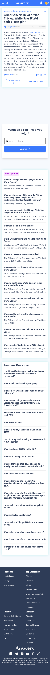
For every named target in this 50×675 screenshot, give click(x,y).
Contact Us (30, 620)
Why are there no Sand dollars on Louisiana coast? (23, 548)
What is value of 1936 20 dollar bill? (20, 449)
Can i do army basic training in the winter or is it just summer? (25, 440)
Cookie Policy (31, 638)
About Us (29, 616)
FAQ (5, 638)
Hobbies (14, 11)
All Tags (7, 580)
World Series (34, 32)
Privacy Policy (31, 629)
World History (31, 589)
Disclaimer (30, 634)
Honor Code (8, 620)
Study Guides (9, 629)
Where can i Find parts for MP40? (19, 456)
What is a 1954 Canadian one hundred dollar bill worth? (24, 392)
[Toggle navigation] (3, 3)
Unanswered (9, 585)
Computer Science (33, 603)
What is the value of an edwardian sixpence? (24, 532)
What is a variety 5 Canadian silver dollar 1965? (22, 430)
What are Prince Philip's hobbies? (19, 473)
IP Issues (29, 643)
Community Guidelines (12, 616)
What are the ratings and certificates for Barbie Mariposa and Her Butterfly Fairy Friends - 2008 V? (22, 403)
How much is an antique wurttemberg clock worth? (23, 506)
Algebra (29, 576)
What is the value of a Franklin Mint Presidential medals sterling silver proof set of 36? (24, 483)
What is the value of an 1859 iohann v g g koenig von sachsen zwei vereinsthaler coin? (24, 465)
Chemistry (30, 580)
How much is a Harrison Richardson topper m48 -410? (23, 413)
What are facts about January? (17, 515)
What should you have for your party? (21, 383)
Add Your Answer (36, 81)
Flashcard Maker (10, 625)
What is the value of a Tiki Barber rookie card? (25, 539)
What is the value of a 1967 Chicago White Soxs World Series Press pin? (21, 18)
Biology (29, 585)
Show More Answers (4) (14, 81)
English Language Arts (35, 594)
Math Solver (8, 634)
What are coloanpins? (13, 422)
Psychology (30, 598)
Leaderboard (9, 576)
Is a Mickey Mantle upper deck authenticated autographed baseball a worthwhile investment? (24, 373)
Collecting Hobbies (25, 11)
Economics (30, 607)
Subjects (7, 11)
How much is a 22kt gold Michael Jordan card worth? (24, 523)
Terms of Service (32, 625)
